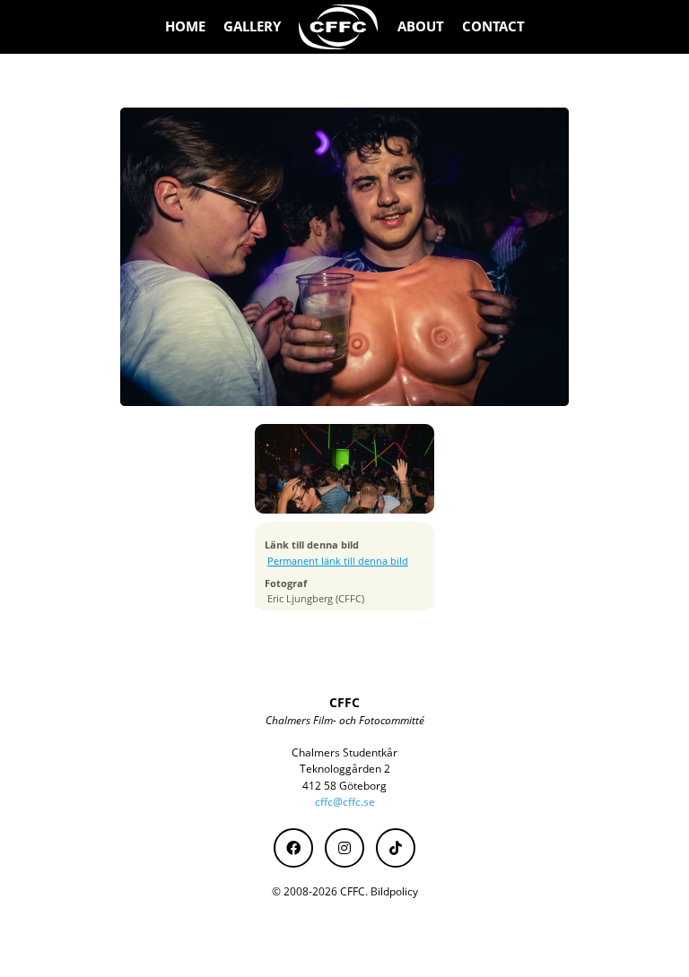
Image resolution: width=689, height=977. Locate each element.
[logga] (339, 26)
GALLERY (252, 26)
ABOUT (420, 26)
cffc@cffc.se (345, 801)
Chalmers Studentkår (344, 752)
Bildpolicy (394, 891)
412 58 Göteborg (344, 785)
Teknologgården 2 (345, 768)
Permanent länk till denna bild (337, 561)
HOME (185, 26)
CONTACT (493, 26)
